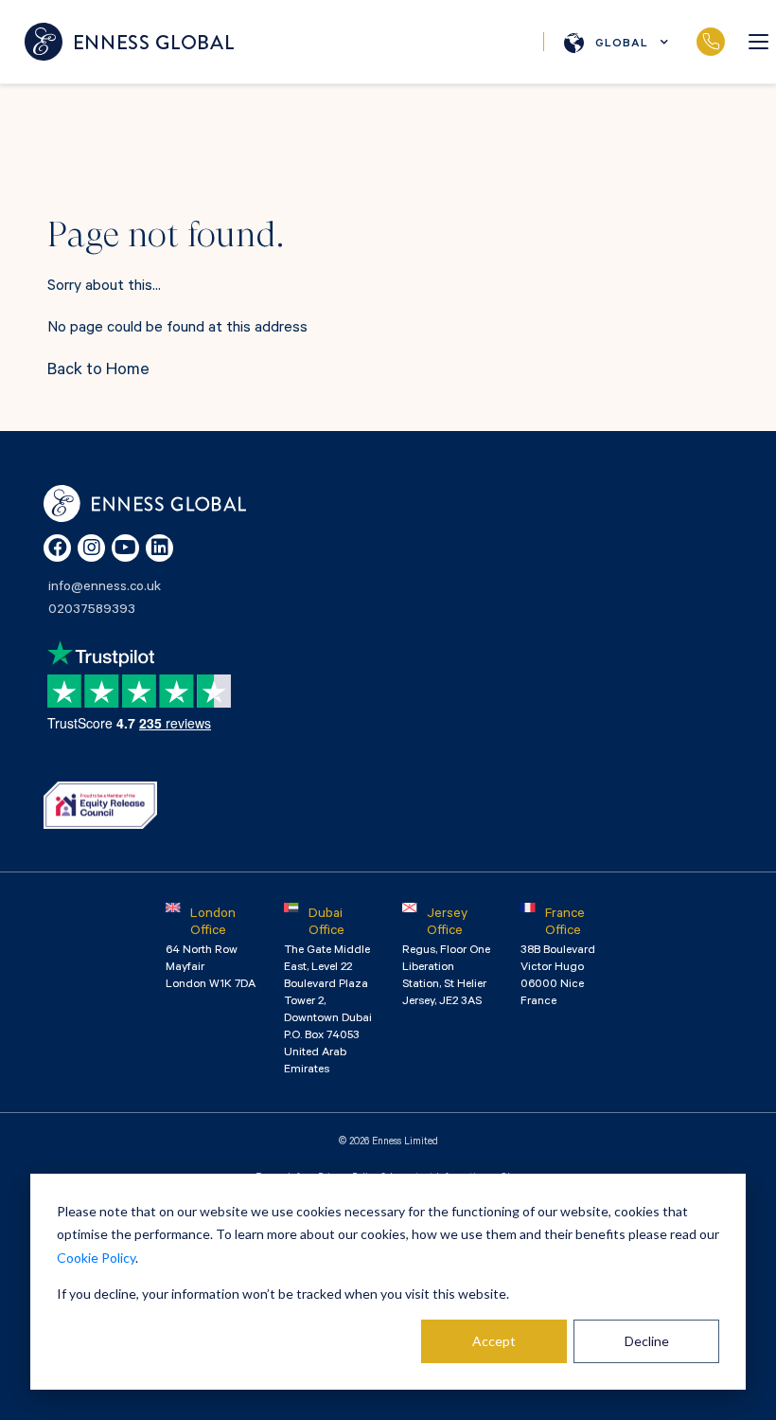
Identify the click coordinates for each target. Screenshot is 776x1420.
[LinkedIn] (159, 548)
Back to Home (98, 371)
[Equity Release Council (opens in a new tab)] (100, 805)
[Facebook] (57, 548)
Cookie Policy (96, 1257)
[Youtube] (125, 548)
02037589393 (710, 42)
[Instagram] (91, 548)
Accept (494, 1341)
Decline (647, 1341)
